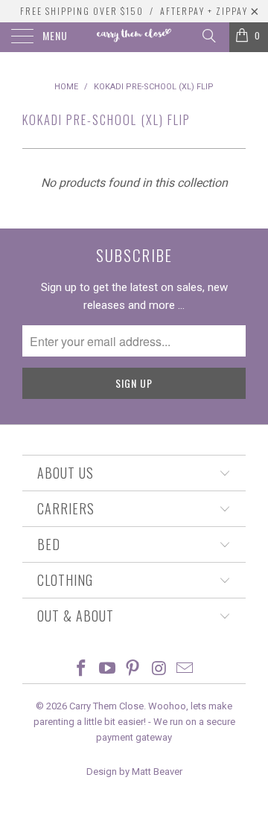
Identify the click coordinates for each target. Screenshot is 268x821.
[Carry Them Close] (134, 37)
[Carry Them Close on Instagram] (159, 669)
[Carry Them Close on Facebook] (82, 669)
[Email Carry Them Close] (185, 669)
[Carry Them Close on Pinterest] (133, 669)
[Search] (208, 36)
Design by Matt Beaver (134, 771)
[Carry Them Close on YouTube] (107, 669)
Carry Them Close (106, 706)
